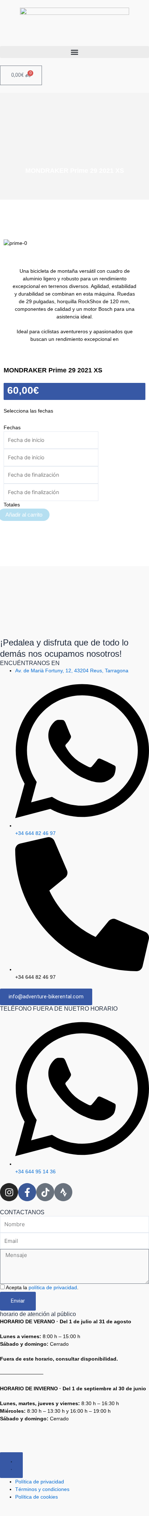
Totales (12, 505)
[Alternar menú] (11, 1465)
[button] (74, 52)
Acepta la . (42, 1287)
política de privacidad (53, 1287)
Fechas (12, 427)
